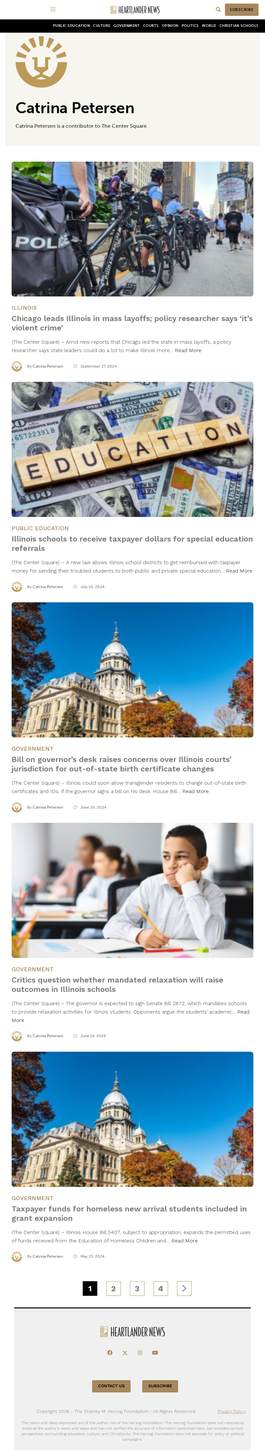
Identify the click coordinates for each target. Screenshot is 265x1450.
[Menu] (53, 10)
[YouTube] (155, 1353)
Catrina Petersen (48, 366)
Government (126, 26)
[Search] (218, 10)
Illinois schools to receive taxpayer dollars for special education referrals (132, 543)
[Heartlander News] (135, 10)
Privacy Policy (231, 1411)
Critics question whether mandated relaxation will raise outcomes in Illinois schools (117, 984)
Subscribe (242, 9)
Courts (151, 26)
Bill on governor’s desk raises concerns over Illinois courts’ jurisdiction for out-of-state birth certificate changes (121, 764)
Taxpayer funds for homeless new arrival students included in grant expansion (129, 1213)
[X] (125, 1353)
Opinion (170, 26)
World (209, 26)
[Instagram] (140, 1353)
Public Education (71, 26)
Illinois (24, 307)
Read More (188, 350)
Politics (190, 26)
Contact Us (111, 1386)
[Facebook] (110, 1353)
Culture (101, 26)
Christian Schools (239, 26)
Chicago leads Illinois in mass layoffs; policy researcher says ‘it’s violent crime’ (132, 323)
